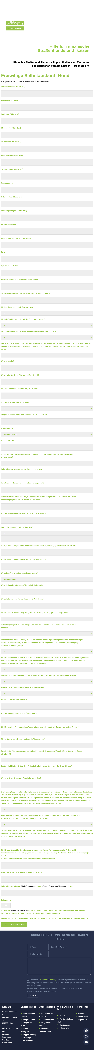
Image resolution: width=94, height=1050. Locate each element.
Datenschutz (83, 1017)
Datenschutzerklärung (19, 910)
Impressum (82, 1020)
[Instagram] (86, 1036)
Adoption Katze (47, 1020)
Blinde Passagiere (28, 886)
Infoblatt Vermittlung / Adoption (53, 886)
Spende (63, 1016)
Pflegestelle (64, 1028)
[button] (88, 7)
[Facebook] (86, 1031)
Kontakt (81, 1013)
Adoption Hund (29, 1020)
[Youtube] (86, 1042)
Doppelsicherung (29, 1035)
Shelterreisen (65, 1025)
